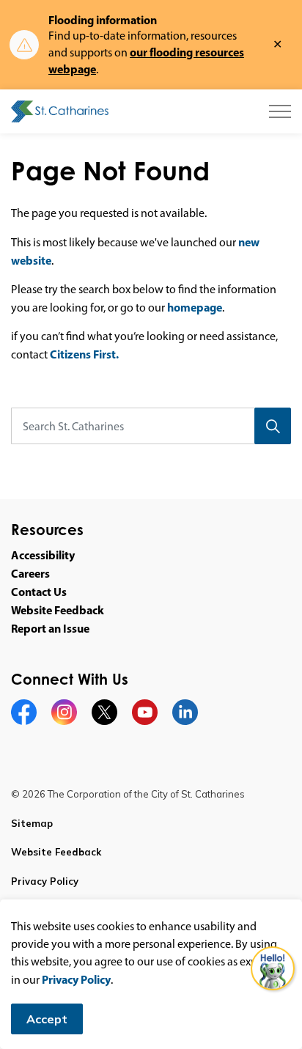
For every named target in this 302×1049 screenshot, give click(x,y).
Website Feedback (57, 610)
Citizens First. (84, 354)
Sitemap (32, 823)
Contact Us (39, 591)
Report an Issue (50, 628)
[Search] (272, 426)
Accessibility (43, 555)
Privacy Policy (76, 979)
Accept (46, 1019)
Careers (30, 573)
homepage (194, 307)
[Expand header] (280, 111)
